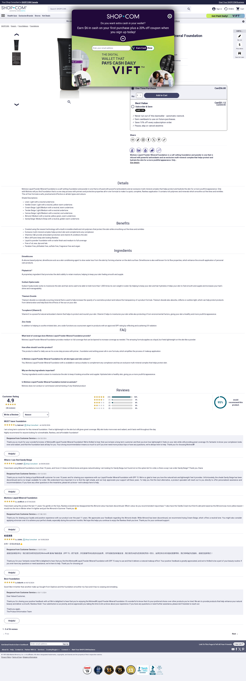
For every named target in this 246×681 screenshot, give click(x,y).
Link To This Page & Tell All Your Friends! (215, 644)
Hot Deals (46, 16)
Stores (37, 16)
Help (12, 650)
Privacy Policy (6, 657)
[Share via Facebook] (148, 139)
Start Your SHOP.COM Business (231, 2)
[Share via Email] (132, 139)
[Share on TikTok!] (138, 139)
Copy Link (239, 644)
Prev (6, 634)
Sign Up (65, 644)
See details (135, 163)
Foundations (34, 26)
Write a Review (11, 414)
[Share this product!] (164, 139)
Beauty (14, 26)
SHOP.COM (5, 26)
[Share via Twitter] (153, 139)
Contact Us (19, 650)
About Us (5, 650)
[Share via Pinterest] (159, 139)
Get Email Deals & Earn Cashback (14, 644)
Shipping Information (30, 657)
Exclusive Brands (26, 16)
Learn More (175, 21)
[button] (53, 650)
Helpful (11, 454)
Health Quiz (12, 16)
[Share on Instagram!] (143, 139)
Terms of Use (17, 657)
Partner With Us (30, 650)
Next (235, 634)
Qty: (133, 96)
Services (41, 650)
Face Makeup (23, 26)
